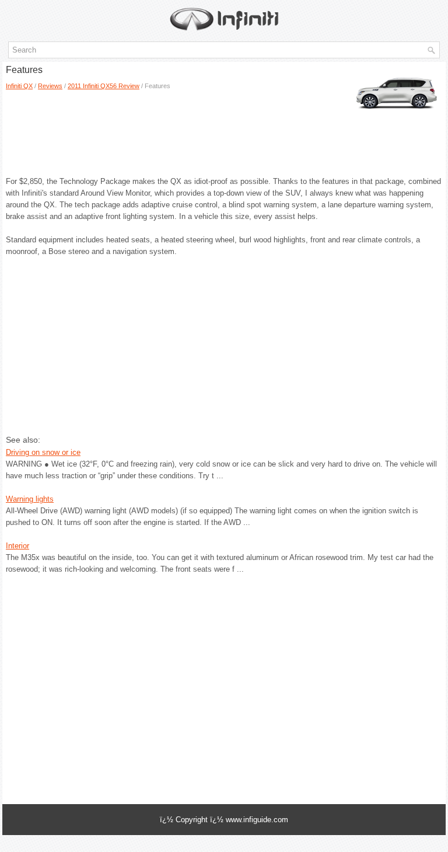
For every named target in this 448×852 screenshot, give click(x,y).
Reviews (50, 85)
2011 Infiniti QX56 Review (103, 85)
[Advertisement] (88, 129)
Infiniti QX (19, 85)
